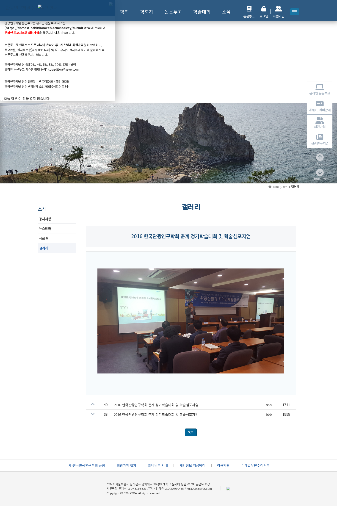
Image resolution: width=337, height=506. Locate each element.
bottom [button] (320, 178)
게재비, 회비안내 (320, 110)
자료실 (43, 238)
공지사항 (45, 218)
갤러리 (43, 248)
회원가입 (320, 126)
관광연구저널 (319, 143)
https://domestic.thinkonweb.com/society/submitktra (48, 28)
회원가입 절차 (126, 465)
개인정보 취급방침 (192, 465)
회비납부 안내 (158, 465)
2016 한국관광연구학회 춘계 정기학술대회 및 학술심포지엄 (156, 404)
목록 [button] (191, 432)
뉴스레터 (45, 228)
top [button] (320, 163)
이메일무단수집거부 (255, 465)
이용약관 (223, 465)
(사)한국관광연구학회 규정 (86, 465)
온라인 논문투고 (319, 93)
